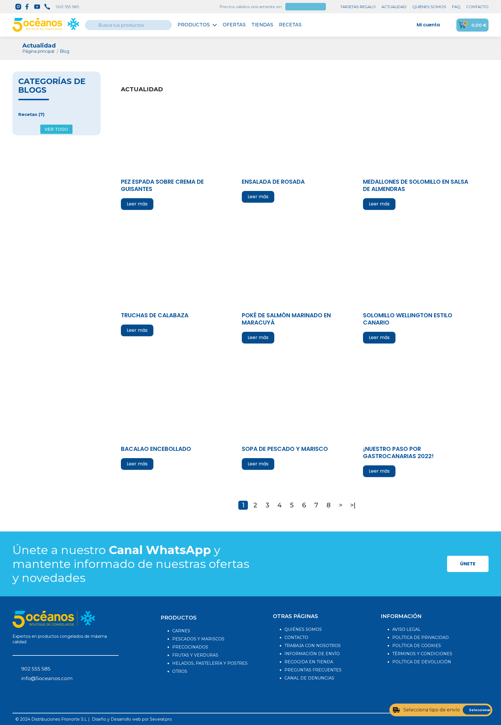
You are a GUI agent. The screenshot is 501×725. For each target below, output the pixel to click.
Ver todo (56, 129)
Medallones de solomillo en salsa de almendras (415, 185)
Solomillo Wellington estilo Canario (407, 319)
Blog (64, 51)
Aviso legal (406, 629)
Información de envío (312, 653)
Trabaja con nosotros (312, 645)
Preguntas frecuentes (313, 670)
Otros (179, 671)
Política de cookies (416, 645)
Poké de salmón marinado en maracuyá (286, 319)
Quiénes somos (303, 629)
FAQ (456, 6)
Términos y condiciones (422, 653)
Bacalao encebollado (156, 449)
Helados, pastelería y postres (210, 663)
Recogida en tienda (308, 661)
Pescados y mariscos (198, 639)
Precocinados (190, 647)
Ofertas (234, 25)
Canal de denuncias (309, 678)
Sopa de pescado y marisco (285, 449)
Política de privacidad (420, 637)
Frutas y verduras (195, 655)
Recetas (290, 25)
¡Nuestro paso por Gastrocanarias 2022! (398, 452)
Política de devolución (421, 661)
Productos (193, 25)
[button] (468, 564)
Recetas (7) (31, 114)
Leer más (137, 204)
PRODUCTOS (179, 618)
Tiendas (262, 25)
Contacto (296, 637)
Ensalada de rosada (273, 182)
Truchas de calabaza (154, 315)
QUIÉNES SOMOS (429, 6)
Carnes (181, 630)
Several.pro (161, 719)
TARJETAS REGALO (358, 6)
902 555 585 (67, 6)
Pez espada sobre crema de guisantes (162, 185)
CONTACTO (477, 6)
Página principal (38, 51)
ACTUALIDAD (394, 6)
